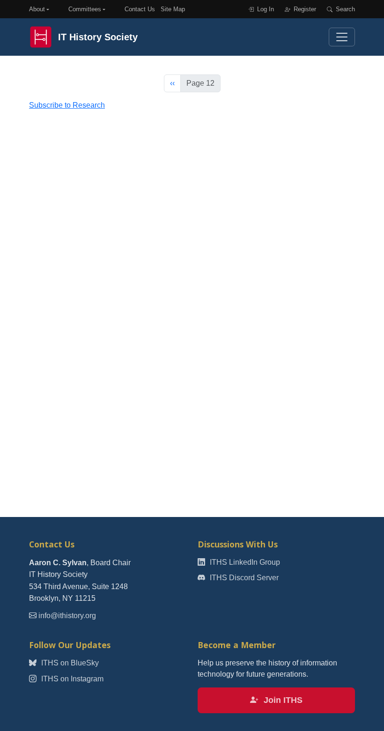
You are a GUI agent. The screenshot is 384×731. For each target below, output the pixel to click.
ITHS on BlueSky (69, 663)
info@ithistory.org (67, 616)
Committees (84, 9)
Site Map (173, 9)
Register (304, 9)
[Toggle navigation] (342, 37)
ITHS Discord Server (243, 578)
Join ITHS (282, 700)
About (37, 9)
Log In (264, 9)
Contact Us (140, 9)
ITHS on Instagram (71, 679)
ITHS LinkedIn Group (244, 562)
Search (344, 9)
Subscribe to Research (67, 105)
